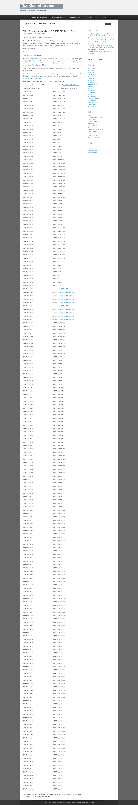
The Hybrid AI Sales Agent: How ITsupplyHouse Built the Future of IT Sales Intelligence (100, 51)
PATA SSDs (28, 61)
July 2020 (91, 88)
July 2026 (91, 71)
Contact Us (89, 17)
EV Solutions (92, 123)
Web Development (93, 137)
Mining (90, 127)
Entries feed (91, 149)
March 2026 (91, 75)
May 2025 (91, 79)
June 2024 (91, 80)
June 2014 (91, 94)
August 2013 (92, 104)
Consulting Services (57, 17)
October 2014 (92, 92)
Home (24, 17)
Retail (89, 133)
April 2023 (91, 86)
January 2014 (92, 96)
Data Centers (92, 119)
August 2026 (92, 69)
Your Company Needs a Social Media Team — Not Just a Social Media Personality (101, 35)
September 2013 (93, 102)
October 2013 (92, 100)
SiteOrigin (91, 803)
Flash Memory (92, 125)
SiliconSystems (37, 65)
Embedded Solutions (74, 17)
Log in (90, 147)
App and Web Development (39, 17)
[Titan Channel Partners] (41, 7)
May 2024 (91, 82)
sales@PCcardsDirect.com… (66, 289)
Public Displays (92, 131)
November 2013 (93, 98)
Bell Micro (56, 63)
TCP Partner (42, 33)
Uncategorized (92, 135)
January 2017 (92, 90)
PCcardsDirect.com (71, 794)
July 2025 (91, 77)
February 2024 (92, 84)
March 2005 (35, 59)
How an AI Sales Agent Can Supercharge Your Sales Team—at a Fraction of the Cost (101, 47)
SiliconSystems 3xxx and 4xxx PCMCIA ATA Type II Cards (49, 31)
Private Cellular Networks (95, 129)
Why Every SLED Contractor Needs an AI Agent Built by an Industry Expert (100, 43)
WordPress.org (92, 153)
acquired (64, 45)
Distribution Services (94, 121)
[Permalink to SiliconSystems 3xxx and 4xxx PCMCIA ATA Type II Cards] (29, 27)
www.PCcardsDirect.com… (71, 85)
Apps (89, 116)
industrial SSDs (61, 59)
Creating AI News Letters (95, 117)
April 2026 (91, 73)
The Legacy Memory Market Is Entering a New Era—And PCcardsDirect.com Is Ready (101, 39)
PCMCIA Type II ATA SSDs (33, 78)
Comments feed (93, 151)
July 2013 (91, 106)
